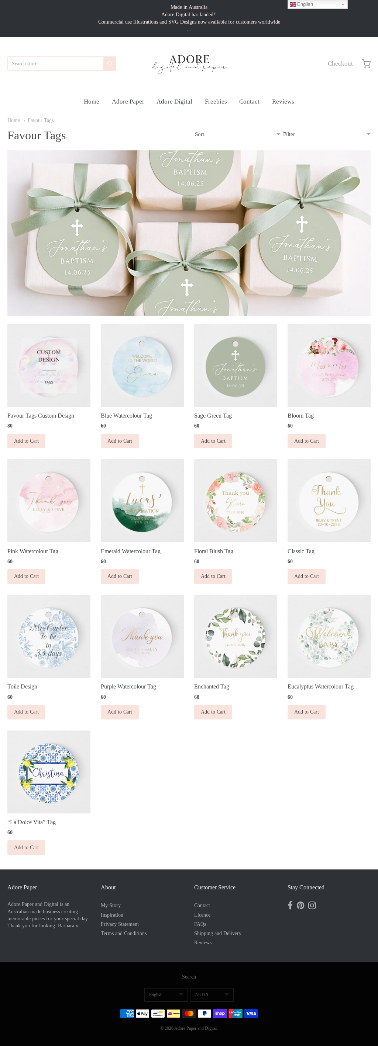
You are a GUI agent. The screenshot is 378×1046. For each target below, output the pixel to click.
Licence (202, 915)
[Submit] (109, 63)
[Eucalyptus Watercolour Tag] (329, 636)
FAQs (200, 924)
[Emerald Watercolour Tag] (142, 500)
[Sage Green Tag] (235, 365)
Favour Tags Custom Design (40, 415)
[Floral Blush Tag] (235, 500)
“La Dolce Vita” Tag (31, 822)
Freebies (216, 101)
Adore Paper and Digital (195, 1028)
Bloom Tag (301, 415)
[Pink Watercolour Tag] (48, 500)
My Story (111, 905)
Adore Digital (174, 101)
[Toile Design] (48, 636)
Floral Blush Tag (213, 551)
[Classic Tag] (329, 500)
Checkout (340, 63)
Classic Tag (301, 551)
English (155, 994)
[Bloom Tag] (329, 365)
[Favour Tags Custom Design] (48, 365)
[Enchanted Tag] (235, 636)
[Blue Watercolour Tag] (142, 365)
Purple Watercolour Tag (128, 686)
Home (91, 101)
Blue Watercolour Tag (126, 415)
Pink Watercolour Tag (32, 551)
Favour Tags (41, 120)
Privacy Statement (120, 924)
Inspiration (112, 915)
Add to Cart (26, 441)
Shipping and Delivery (217, 933)
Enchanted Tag (211, 686)
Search (189, 977)
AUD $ (201, 994)
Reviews (283, 101)
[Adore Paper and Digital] (189, 64)
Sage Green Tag (213, 415)
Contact (249, 101)
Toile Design (22, 686)
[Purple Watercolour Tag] (142, 636)
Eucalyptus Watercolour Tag (321, 686)
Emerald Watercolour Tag (131, 551)
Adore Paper (128, 101)
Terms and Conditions (124, 933)
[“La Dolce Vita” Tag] (48, 772)
